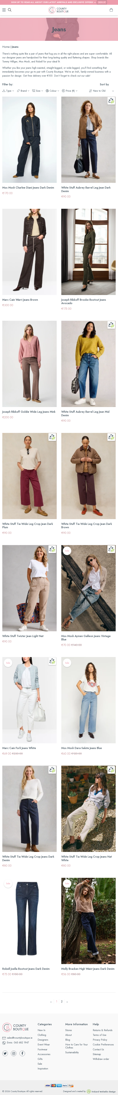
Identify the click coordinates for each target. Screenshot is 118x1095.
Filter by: (7, 84)
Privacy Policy (100, 1039)
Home (6, 46)
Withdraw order (101, 1059)
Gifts (40, 1059)
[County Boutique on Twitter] (5, 1053)
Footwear (42, 1049)
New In (41, 1030)
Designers (43, 1039)
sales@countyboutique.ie (19, 1038)
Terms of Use (99, 1035)
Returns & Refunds (102, 1030)
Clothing (42, 1035)
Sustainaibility (72, 1052)
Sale (40, 1063)
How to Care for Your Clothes (76, 1046)
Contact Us (98, 1049)
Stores (68, 1030)
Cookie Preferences (103, 1044)
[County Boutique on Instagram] (13, 1053)
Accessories (44, 1054)
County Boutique (18, 1091)
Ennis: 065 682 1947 (18, 1042)
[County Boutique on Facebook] (22, 1053)
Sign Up (101, 2)
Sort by (104, 84)
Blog (67, 1039)
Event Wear (44, 1044)
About (68, 1035)
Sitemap (97, 1054)
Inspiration (43, 1068)
